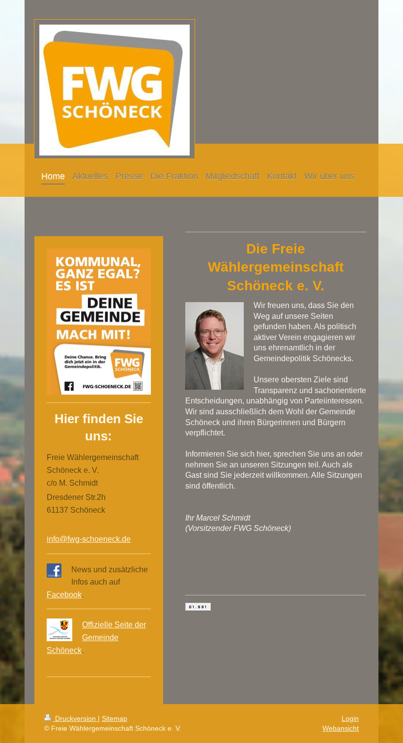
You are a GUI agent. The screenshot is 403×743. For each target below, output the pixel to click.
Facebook (64, 594)
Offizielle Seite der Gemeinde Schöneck (96, 637)
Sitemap (114, 718)
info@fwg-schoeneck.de (89, 539)
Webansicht (340, 728)
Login (350, 718)
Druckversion (75, 718)
